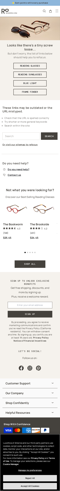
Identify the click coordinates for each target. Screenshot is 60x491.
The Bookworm (13, 224)
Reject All (30, 478)
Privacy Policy (37, 458)
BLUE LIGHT (30, 83)
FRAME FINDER (30, 91)
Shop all (30, 264)
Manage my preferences (30, 470)
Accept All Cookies (30, 486)
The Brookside (39, 224)
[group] (30, 383)
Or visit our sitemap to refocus (20, 144)
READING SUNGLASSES (30, 74)
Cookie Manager (11, 464)
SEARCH (49, 136)
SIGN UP (30, 314)
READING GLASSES (30, 65)
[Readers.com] (9, 11)
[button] (44, 10)
